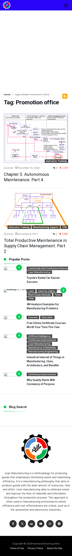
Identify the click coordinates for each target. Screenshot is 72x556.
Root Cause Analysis (39, 294)
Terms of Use (17, 548)
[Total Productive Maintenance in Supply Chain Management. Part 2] (36, 211)
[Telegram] (59, 524)
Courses (32, 317)
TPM (64, 227)
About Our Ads (54, 548)
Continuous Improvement (42, 339)
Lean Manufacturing (39, 272)
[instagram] (50, 524)
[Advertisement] (36, 48)
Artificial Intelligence (39, 336)
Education (47, 317)
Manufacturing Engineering (43, 351)
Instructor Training (56, 161)
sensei (9, 167)
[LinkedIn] (31, 524)
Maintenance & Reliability (42, 347)
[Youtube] (40, 524)
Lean (31, 290)
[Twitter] (22, 524)
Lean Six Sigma (46, 290)
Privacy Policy (35, 548)
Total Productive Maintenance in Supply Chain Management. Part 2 (35, 246)
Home (7, 94)
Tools (58, 294)
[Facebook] (13, 524)
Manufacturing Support (46, 227)
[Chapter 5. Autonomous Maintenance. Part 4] (36, 138)
